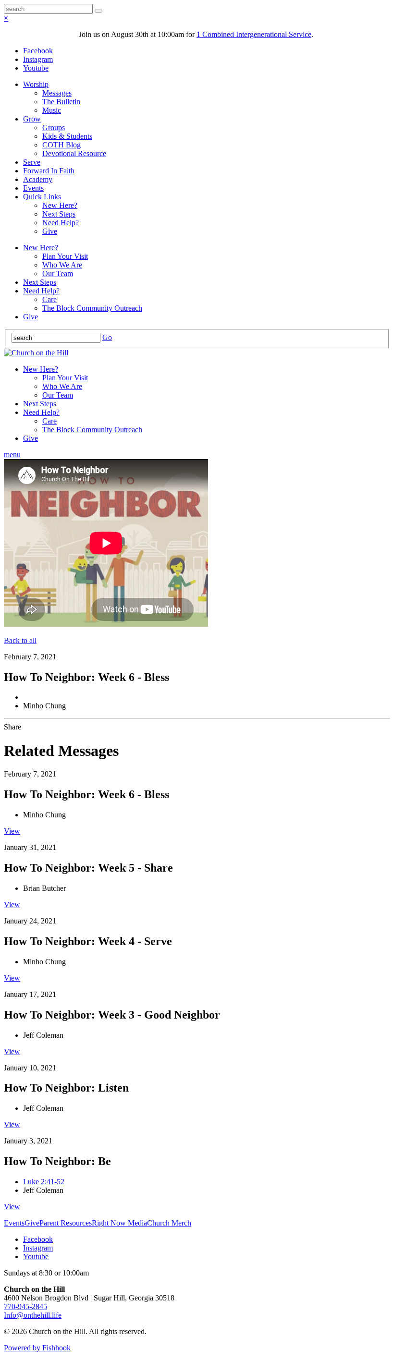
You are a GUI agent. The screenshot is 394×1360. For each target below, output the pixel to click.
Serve (31, 162)
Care (49, 299)
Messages (57, 93)
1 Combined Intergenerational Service (254, 34)
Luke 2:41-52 (43, 1182)
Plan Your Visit (65, 256)
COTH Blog (61, 145)
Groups (53, 127)
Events (33, 188)
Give (49, 231)
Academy (37, 179)
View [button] (12, 831)
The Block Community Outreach (92, 308)
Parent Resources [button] (65, 1223)
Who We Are (62, 265)
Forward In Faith (48, 171)
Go (107, 337)
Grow (32, 119)
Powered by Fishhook (37, 1348)
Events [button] (14, 1223)
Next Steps (58, 214)
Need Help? (60, 223)
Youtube (36, 68)
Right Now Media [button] (119, 1223)
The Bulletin (61, 101)
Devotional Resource (74, 153)
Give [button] (32, 1223)
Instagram (38, 59)
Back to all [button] (20, 640)
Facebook (38, 51)
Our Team (57, 273)
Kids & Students (67, 136)
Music (51, 110)
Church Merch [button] (169, 1223)
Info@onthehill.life (33, 1315)
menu (12, 454)
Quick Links (42, 197)
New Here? (59, 205)
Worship (36, 84)
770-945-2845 (25, 1306)
